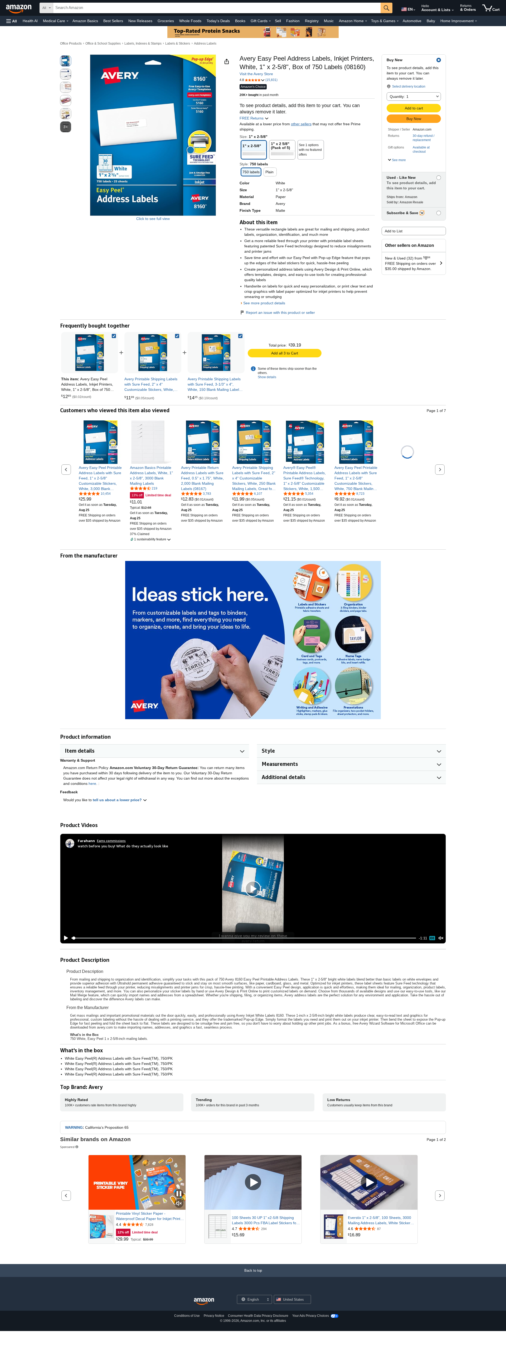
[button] (11, 21)
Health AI (30, 21)
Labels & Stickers (177, 43)
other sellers (301, 124)
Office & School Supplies (103, 43)
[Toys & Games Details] (398, 21)
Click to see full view (153, 219)
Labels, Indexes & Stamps (143, 43)
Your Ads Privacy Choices (310, 1316)
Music (329, 21)
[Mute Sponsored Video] (178, 1204)
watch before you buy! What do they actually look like (123, 846)
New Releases (140, 21)
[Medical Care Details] (67, 21)
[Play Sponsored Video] (253, 1183)
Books (240, 21)
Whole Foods (190, 21)
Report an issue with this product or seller (280, 312)
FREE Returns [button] (252, 118)
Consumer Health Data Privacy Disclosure (258, 1316)
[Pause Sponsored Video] (178, 1194)
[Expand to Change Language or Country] (414, 10)
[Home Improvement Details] (476, 21)
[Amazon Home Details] (366, 21)
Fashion (293, 21)
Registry (312, 21)
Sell (278, 21)
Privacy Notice (214, 1316)
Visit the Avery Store (256, 74)
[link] (152, 352)
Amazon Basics (85, 21)
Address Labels (205, 43)
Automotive (412, 21)
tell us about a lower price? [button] (118, 800)
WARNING (74, 1127)
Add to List (393, 231)
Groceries (166, 21)
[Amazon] (19, 8)
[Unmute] (441, 938)
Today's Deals (218, 21)
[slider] (243, 938)
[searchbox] (217, 8)
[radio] (65, 61)
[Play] (64, 938)
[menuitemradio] (432, 938)
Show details (267, 377)
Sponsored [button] (67, 1147)
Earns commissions (111, 841)
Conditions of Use (187, 1316)
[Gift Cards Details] (270, 21)
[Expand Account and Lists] (453, 10)
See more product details (264, 303)
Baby (431, 21)
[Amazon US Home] (204, 1301)
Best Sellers (113, 21)
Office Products (71, 43)
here (92, 783)
